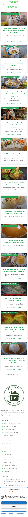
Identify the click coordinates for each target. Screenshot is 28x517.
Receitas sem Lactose (13, 4)
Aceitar (14, 503)
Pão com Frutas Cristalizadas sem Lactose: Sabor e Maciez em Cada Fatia (14, 329)
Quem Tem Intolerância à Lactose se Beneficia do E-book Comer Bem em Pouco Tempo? (14, 30)
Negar (14, 506)
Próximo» (18, 374)
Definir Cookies (14, 510)
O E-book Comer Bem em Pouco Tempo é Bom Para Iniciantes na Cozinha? (14, 63)
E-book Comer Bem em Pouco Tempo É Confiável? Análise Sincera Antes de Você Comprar (14, 94)
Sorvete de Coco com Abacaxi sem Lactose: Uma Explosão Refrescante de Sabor (14, 360)
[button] (26, 490)
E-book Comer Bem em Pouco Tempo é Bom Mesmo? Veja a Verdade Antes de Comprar (14, 125)
